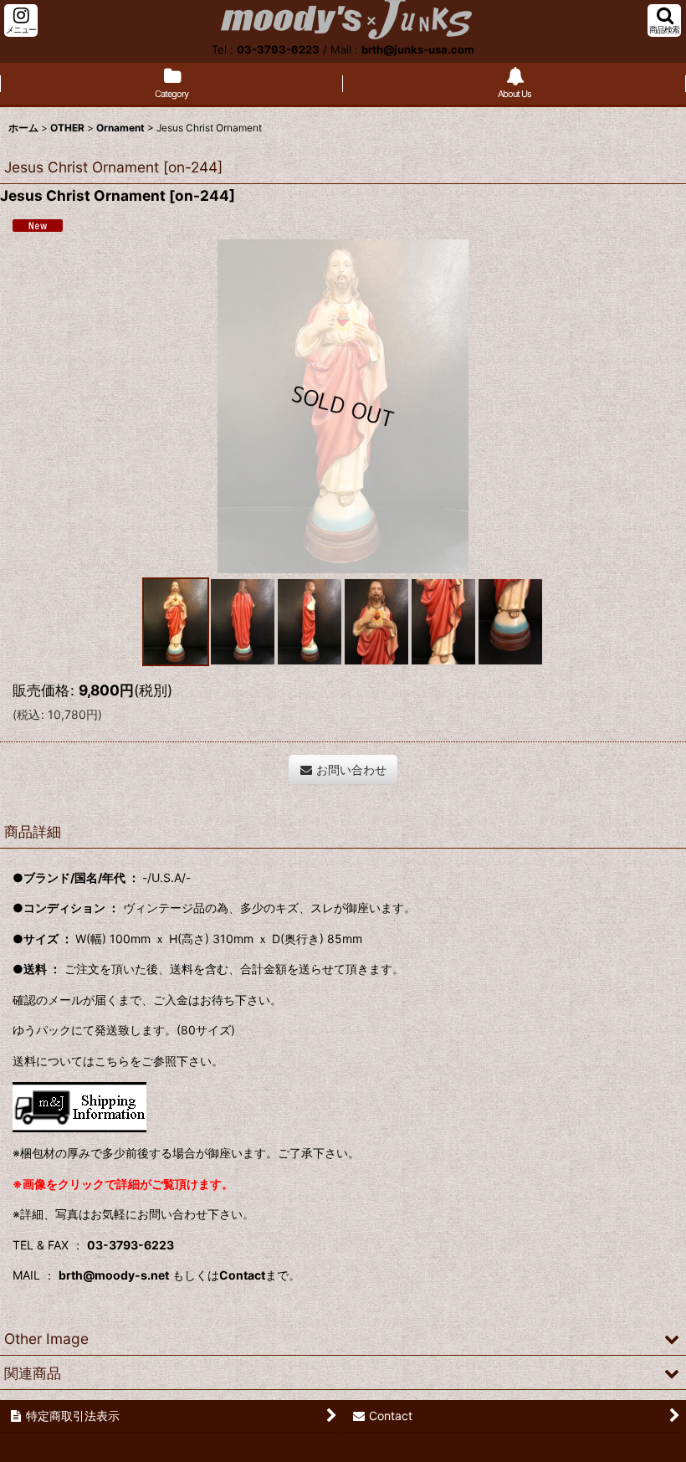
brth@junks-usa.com (417, 49)
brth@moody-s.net (114, 1275)
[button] (21, 20)
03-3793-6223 (278, 49)
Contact (242, 1275)
